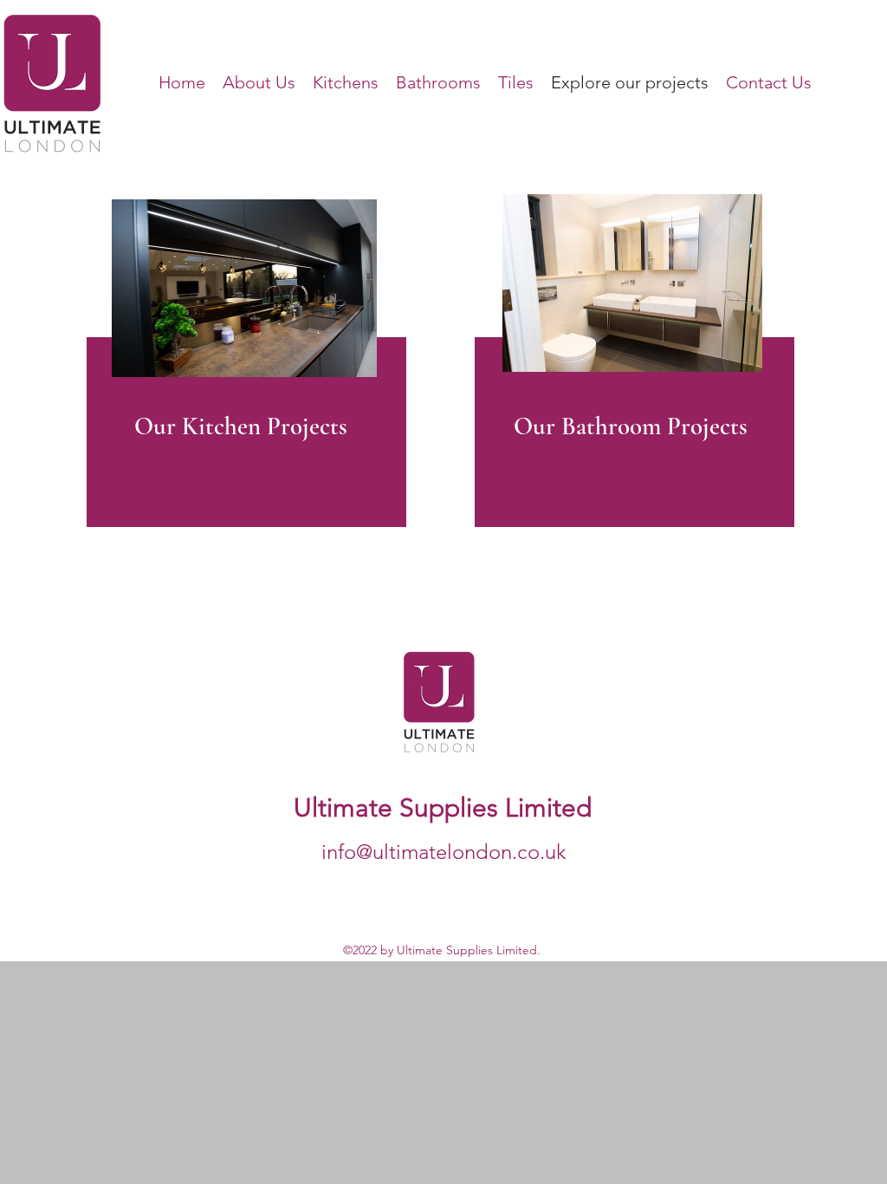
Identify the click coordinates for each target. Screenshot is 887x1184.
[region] (244, 377)
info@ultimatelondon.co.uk (444, 851)
